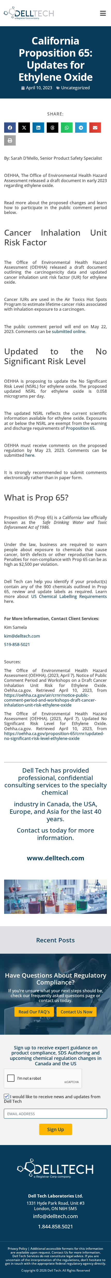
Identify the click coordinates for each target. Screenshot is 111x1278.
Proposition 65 (80, 428)
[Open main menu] (103, 13)
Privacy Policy (17, 1248)
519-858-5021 (17, 644)
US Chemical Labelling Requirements (69, 596)
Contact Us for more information (76, 1252)
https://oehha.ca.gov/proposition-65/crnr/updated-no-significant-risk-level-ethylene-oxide (54, 736)
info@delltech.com (55, 1216)
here (29, 455)
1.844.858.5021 (55, 1226)
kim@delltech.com (22, 636)
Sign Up (55, 1129)
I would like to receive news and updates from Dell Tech (52, 1099)
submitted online (68, 331)
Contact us (32, 830)
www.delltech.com (55, 858)
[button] (10, 127)
